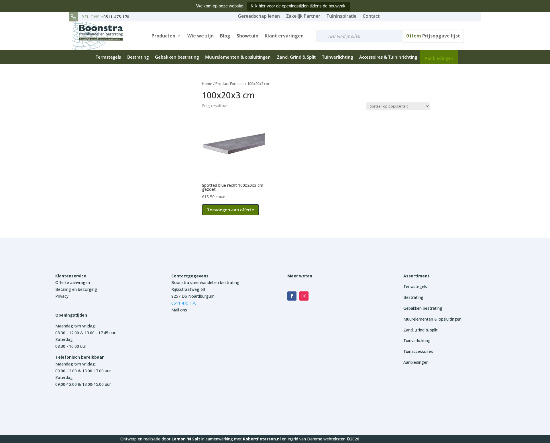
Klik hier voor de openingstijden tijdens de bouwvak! (299, 5)
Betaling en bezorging (76, 289)
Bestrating (138, 57)
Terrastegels (108, 57)
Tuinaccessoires (418, 351)
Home (207, 83)
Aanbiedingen (439, 58)
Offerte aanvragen (72, 282)
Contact (371, 16)
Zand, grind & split (420, 330)
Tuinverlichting (337, 57)
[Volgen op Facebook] (291, 296)
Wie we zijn (200, 36)
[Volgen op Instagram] (304, 296)
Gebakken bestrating (177, 57)
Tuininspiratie (341, 16)
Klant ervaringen (284, 36)
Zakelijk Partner (303, 16)
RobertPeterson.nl (262, 439)
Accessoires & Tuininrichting (388, 57)
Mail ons (179, 310)
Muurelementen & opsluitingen (238, 57)
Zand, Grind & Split (296, 57)
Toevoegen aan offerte (230, 209)
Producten (163, 36)
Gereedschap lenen (259, 16)
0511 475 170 (184, 303)
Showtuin (247, 36)
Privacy (61, 296)
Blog (225, 36)
